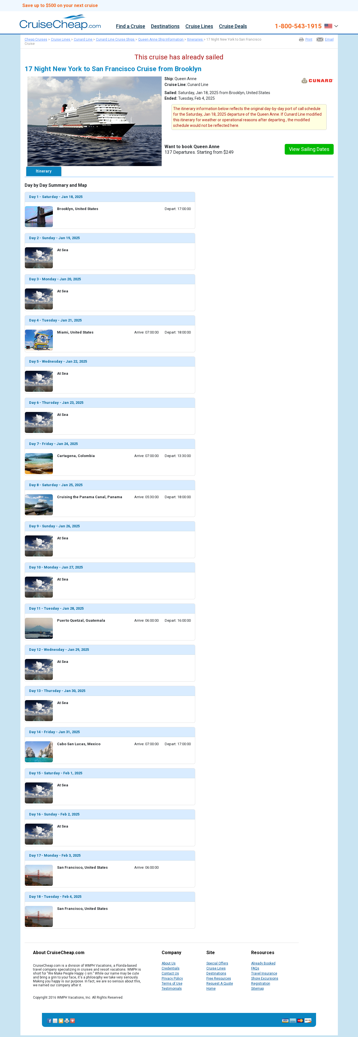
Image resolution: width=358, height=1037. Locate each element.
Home (211, 989)
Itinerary (43, 171)
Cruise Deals (233, 26)
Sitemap (257, 989)
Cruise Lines (199, 26)
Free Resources (218, 978)
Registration (260, 983)
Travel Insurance (264, 973)
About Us (169, 963)
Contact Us (170, 973)
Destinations (165, 26)
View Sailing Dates (309, 149)
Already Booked (263, 963)
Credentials (171, 968)
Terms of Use (172, 983)
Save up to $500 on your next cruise (60, 5)
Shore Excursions (264, 978)
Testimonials (172, 989)
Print (308, 39)
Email (329, 39)
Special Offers (217, 963)
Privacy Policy (172, 978)
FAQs (255, 968)
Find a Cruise (130, 26)
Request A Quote (219, 983)
